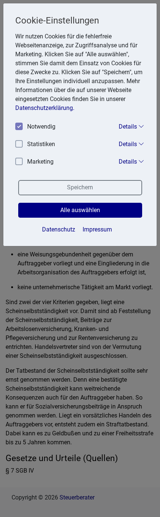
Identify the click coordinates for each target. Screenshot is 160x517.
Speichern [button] (80, 187)
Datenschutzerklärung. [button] (44, 107)
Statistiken (41, 144)
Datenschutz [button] (58, 229)
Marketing (40, 161)
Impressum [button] (97, 229)
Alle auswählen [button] (80, 210)
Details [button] (128, 126)
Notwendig (41, 126)
